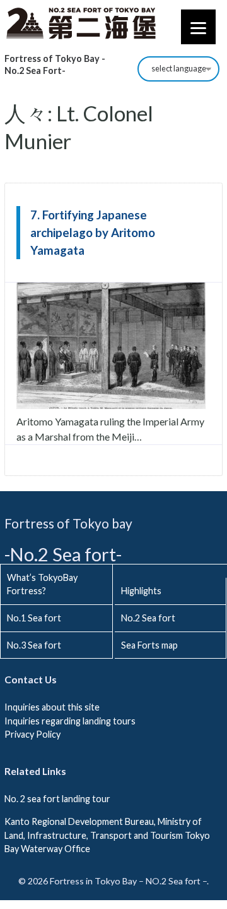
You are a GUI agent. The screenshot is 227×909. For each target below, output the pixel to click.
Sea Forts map (149, 645)
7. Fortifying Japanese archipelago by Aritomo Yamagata (92, 232)
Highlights (141, 590)
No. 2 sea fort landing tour (57, 798)
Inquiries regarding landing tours (70, 721)
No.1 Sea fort (34, 618)
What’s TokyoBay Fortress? (42, 584)
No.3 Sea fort (34, 645)
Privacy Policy (32, 734)
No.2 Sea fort (148, 618)
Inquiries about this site (52, 707)
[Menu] (198, 26)
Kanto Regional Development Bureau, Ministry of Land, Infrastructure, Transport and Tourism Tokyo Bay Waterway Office (107, 835)
